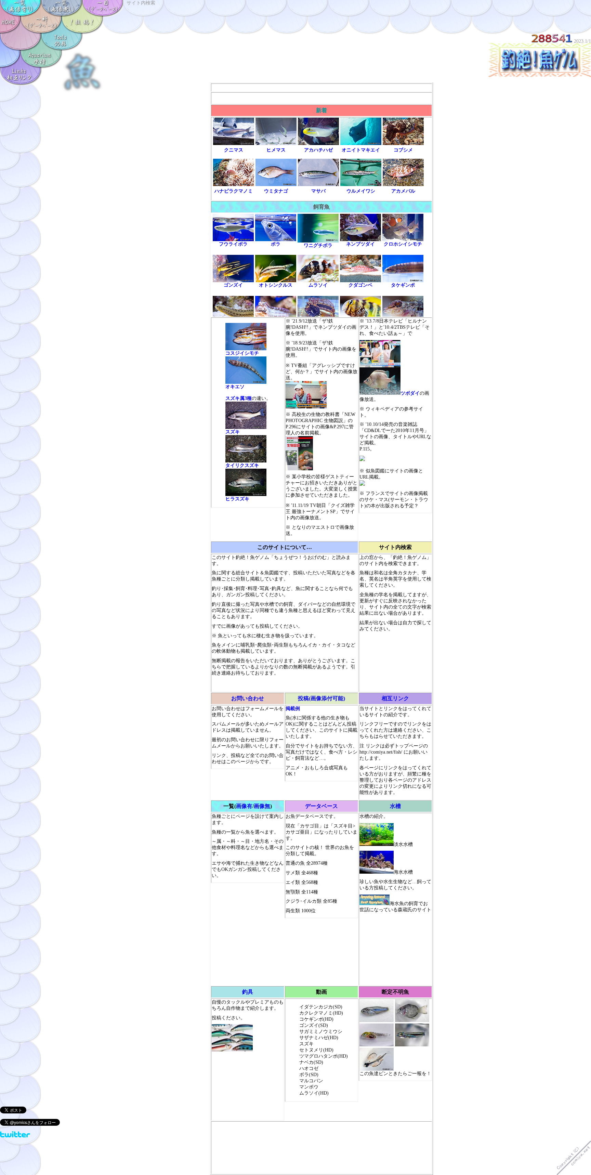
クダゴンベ (360, 285)
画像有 (244, 806)
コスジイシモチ (242, 353)
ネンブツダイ (360, 244)
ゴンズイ (233, 285)
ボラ (275, 244)
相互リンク (395, 698)
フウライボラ (233, 244)
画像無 (262, 806)
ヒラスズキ (237, 498)
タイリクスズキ (242, 465)
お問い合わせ (247, 698)
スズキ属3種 (238, 398)
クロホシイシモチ (403, 244)
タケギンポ (403, 285)
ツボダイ (410, 393)
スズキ (232, 431)
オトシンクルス (275, 285)
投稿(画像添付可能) (321, 698)
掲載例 (293, 708)
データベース (321, 806)
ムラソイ (318, 285)
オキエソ (235, 386)
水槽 (395, 806)
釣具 (247, 992)
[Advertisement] (321, 87)
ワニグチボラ (318, 245)
